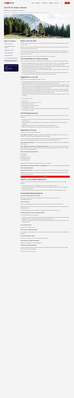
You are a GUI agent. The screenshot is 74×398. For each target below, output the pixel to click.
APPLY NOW (6, 70)
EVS (22, 138)
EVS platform (30, 134)
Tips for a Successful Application (11, 58)
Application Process (8, 55)
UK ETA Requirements (9, 52)
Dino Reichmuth (27, 251)
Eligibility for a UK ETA (9, 50)
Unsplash (34, 251)
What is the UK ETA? (9, 43)
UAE (39, 52)
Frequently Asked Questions (10, 60)
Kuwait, (25, 52)
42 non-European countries (41, 206)
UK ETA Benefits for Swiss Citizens (10, 47)
